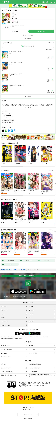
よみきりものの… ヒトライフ (15, 74)
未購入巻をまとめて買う (29, 46)
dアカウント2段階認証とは (7, 371)
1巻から (47, 49)
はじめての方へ (6, 345)
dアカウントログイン (5, 356)
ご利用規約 (3, 364)
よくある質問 (32, 349)
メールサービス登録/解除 (6, 349)
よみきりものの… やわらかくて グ (17, 85)
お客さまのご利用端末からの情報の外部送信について (40, 375)
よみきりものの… (9, 118)
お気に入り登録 (51, 42)
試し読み (7, 27)
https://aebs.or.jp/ (23, 386)
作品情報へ (27, 38)
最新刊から (52, 49)
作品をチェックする (29, 35)
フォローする (15, 15)
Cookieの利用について (34, 371)
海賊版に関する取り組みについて (8, 375)
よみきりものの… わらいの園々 (16, 62)
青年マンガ (8, 115)
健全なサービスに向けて (34, 368)
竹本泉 (13, 14)
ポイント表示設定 (33, 353)
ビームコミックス (9, 117)
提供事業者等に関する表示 (35, 364)
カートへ (16, 31)
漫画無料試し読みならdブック (6, 269)
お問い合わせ (4, 353)
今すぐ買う (42, 31)
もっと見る (51, 170)
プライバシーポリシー (6, 368)
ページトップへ (28, 414)
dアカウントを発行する (28, 407)
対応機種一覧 (32, 345)
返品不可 (13, 26)
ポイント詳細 (15, 22)
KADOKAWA (8, 113)
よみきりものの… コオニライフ (16, 51)
